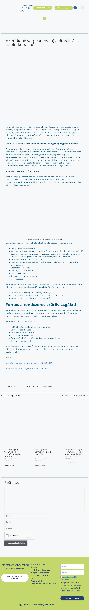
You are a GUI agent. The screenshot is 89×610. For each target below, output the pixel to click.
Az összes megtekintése (75, 395)
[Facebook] (75, 7)
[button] (82, 7)
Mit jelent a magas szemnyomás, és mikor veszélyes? (73, 451)
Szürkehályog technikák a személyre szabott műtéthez (13, 453)
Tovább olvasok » (10, 465)
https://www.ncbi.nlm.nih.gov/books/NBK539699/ (29, 363)
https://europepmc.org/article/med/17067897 (27, 368)
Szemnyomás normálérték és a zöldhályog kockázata (43, 453)
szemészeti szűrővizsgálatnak (36, 349)
